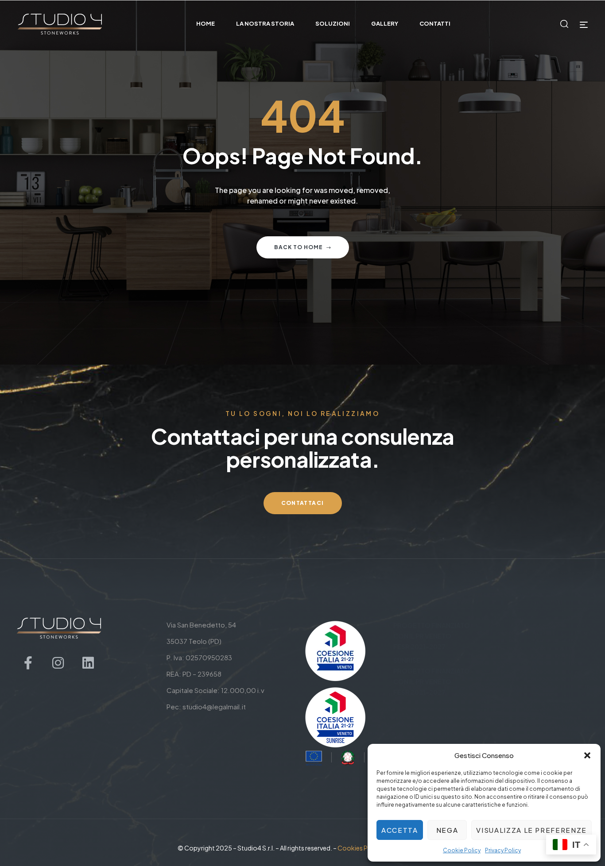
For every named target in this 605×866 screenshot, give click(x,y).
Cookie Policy (462, 850)
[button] (587, 755)
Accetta (399, 830)
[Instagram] (58, 663)
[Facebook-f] (28, 663)
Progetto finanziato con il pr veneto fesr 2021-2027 (431, 635)
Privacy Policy (503, 850)
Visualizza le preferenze (531, 830)
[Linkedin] (88, 663)
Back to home (298, 247)
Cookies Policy (359, 848)
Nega (447, 830)
